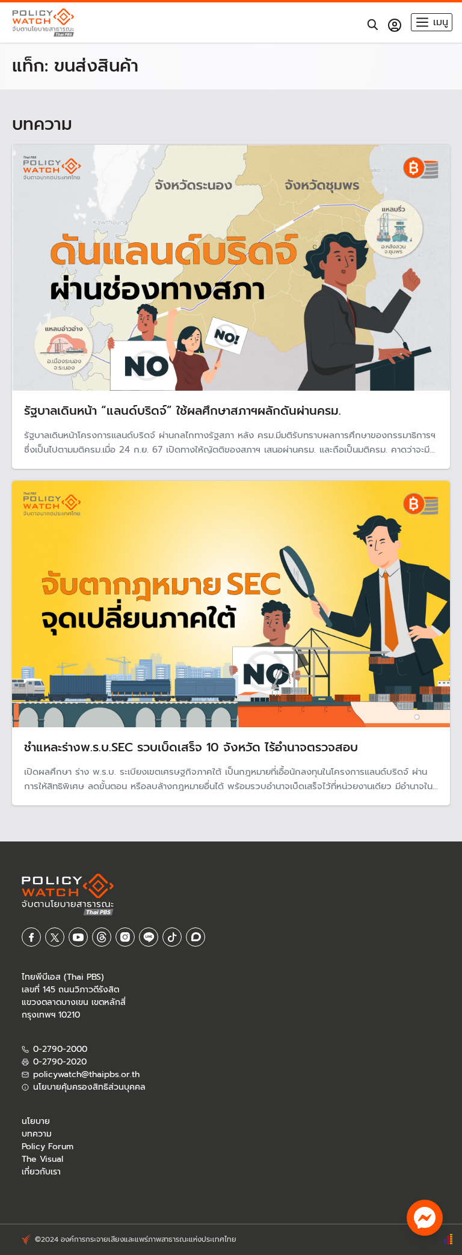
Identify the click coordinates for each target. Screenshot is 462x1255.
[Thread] (101, 937)
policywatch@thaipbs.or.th (86, 1074)
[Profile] (394, 25)
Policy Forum (47, 1146)
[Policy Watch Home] (43, 22)
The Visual (42, 1159)
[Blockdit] (195, 937)
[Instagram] (125, 937)
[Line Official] (148, 937)
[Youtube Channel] (78, 937)
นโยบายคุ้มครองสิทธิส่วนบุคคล (89, 1087)
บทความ (37, 1134)
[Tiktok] (172, 937)
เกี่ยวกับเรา (41, 1171)
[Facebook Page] (31, 937)
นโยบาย (36, 1121)
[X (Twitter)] (54, 937)
